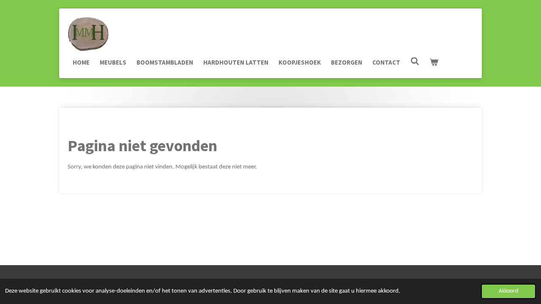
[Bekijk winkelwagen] (433, 62)
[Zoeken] (414, 61)
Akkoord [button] (508, 291)
